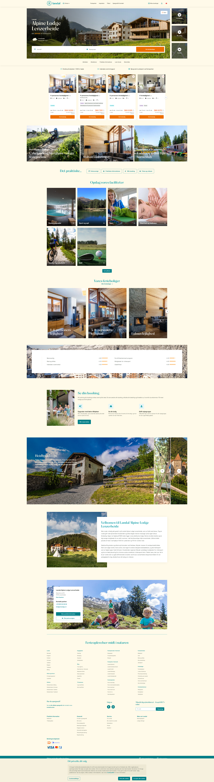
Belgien (48, 665)
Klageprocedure (80, 727)
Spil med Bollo (80, 687)
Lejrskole (49, 678)
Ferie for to (110, 692)
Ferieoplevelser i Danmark (114, 650)
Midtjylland (140, 689)
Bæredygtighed (140, 718)
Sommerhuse (141, 678)
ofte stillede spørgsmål (56, 705)
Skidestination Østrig (51, 685)
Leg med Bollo (80, 685)
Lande (48, 650)
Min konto (79, 720)
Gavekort (109, 727)
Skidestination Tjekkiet (52, 689)
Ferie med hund (111, 689)
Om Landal (109, 718)
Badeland (140, 653)
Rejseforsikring (80, 735)
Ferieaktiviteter (141, 650)
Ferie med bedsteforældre (113, 685)
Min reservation (84, 422)
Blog (78, 664)
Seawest (79, 658)
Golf (139, 655)
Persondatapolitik (81, 723)
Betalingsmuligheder (81, 725)
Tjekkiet (48, 662)
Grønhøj (79, 653)
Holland (48, 658)
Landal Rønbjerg (111, 671)
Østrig (48, 669)
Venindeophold (111, 694)
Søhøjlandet (80, 660)
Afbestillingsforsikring (82, 732)
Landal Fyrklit (111, 669)
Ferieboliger (140, 666)
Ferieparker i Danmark (113, 661)
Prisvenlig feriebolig (142, 673)
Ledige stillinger (140, 720)
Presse (78, 678)
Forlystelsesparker (112, 655)
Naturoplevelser (80, 673)
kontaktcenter (51, 707)
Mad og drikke (141, 658)
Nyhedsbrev (110, 723)
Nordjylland (140, 692)
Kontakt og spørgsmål (82, 718)
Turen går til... (80, 666)
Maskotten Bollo (81, 671)
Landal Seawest (111, 673)
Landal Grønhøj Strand (113, 666)
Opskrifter (79, 676)
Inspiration (101, 3)
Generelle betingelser (82, 730)
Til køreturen (80, 682)
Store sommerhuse (142, 680)
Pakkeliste (49, 718)
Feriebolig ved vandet (143, 676)
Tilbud (108, 3)
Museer (109, 658)
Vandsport (140, 662)
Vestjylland (140, 694)
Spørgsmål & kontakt (118, 3)
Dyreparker (110, 653)
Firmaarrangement (51, 676)
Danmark (49, 653)
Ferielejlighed (141, 669)
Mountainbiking (141, 660)
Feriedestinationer (142, 687)
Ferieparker (93, 3)
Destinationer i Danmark (82, 669)
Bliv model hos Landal (112, 720)
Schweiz (49, 660)
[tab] (90, 470)
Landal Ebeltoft (111, 664)
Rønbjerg (79, 655)
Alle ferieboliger (106, 284)
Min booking (131, 171)
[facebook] (109, 708)
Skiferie (48, 682)
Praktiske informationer (113, 171)
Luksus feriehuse (142, 671)
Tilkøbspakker (50, 720)
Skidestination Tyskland (52, 692)
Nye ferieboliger (141, 683)
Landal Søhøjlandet (112, 676)
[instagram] (113, 708)
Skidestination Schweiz (52, 687)
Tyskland (49, 667)
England (48, 655)
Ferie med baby (111, 682)
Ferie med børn (111, 687)
